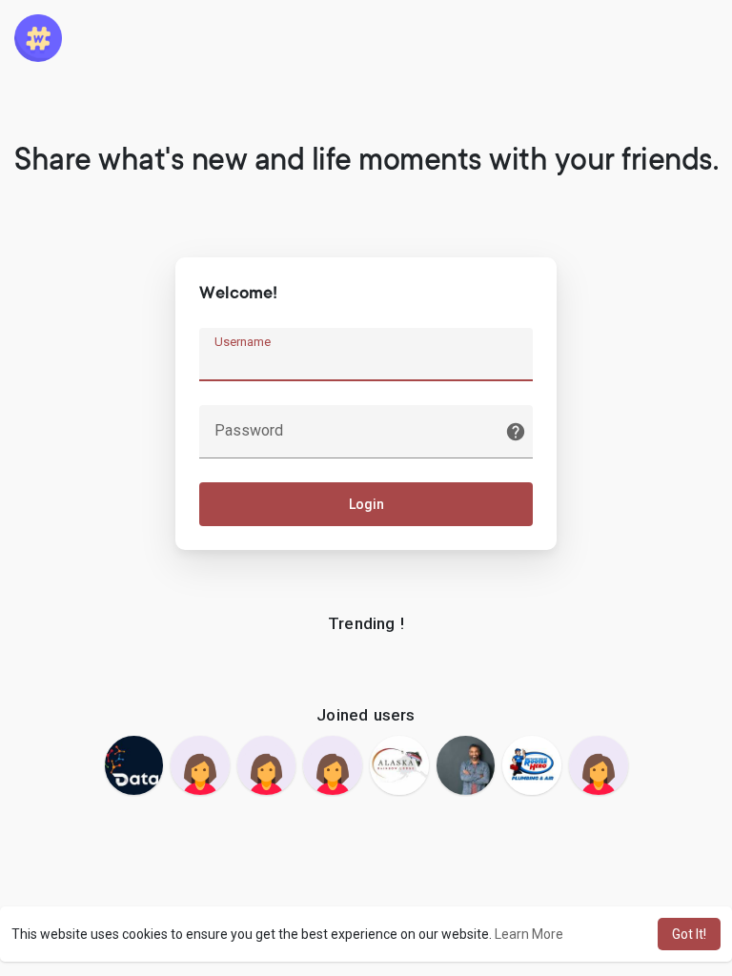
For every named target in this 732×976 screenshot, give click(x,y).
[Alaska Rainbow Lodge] (399, 765)
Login (366, 504)
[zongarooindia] (200, 765)
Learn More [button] (529, 934)
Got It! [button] (689, 934)
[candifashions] (332, 765)
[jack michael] (134, 765)
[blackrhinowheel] (266, 765)
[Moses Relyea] (466, 765)
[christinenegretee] (598, 765)
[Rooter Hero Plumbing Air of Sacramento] (531, 765)
